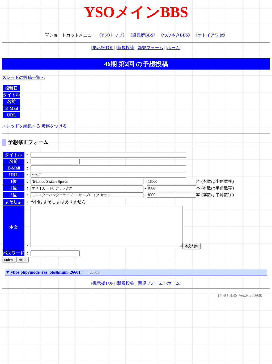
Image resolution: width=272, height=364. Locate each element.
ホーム (173, 47)
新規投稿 (125, 47)
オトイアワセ (210, 35)
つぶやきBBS (175, 35)
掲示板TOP (102, 47)
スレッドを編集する (21, 126)
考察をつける (54, 126)
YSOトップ (112, 35)
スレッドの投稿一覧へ (23, 77)
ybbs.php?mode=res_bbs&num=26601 (45, 272)
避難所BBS (142, 35)
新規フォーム (150, 47)
